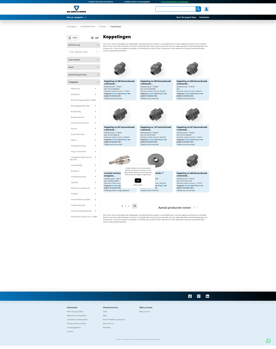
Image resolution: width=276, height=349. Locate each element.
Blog (105, 315)
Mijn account (144, 311)
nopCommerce (157, 339)
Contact (70, 331)
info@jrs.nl (135, 48)
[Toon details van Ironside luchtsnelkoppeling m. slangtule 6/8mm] (120, 160)
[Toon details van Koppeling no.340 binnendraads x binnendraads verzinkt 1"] (120, 68)
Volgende (134, 206)
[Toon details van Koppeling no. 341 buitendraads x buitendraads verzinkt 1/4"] (156, 114)
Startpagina (71, 26)
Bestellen (107, 327)
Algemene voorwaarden (76, 315)
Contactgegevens (74, 327)
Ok (138, 180)
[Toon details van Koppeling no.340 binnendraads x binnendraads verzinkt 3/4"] (192, 68)
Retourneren (108, 323)
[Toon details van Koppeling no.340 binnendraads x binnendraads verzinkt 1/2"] (156, 68)
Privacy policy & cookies (76, 323)
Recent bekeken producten (114, 319)
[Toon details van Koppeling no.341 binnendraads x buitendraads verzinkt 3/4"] (120, 114)
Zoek (105, 311)
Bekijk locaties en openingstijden (137, 2)
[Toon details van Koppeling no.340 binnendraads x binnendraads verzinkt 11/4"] (192, 160)
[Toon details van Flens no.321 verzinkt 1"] (156, 160)
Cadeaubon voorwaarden (77, 319)
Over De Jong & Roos (75, 311)
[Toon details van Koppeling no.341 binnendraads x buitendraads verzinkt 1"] (192, 114)
